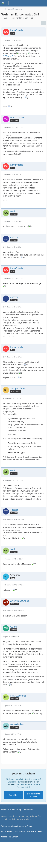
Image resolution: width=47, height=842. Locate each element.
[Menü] (43, 3)
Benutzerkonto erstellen (33, 795)
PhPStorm (7, 56)
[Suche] (30, 3)
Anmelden (13, 795)
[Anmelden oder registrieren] (37, 3)
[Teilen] (43, 23)
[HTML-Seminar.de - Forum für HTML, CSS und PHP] (5, 3)
